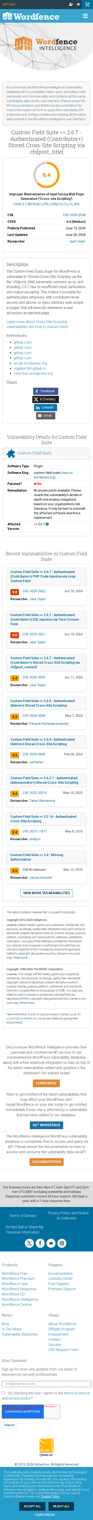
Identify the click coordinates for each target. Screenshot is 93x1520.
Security (54, 1345)
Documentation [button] (47, 1162)
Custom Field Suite (34, 453)
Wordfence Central (16, 1304)
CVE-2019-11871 (35, 831)
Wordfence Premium (18, 1278)
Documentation (60, 1273)
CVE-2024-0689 (34, 754)
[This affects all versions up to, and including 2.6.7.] (47, 524)
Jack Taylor (77, 241)
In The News (11, 1329)
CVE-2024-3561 (34, 634)
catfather (36, 762)
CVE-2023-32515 (35, 793)
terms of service (77, 1393)
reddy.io (35, 839)
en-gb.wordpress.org (30, 363)
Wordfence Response (19, 1289)
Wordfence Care (15, 1284)
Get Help (9, 4)
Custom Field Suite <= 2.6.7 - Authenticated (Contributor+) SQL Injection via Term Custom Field (44, 619)
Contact (54, 1339)
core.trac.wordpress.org (33, 373)
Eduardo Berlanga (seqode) (49, 723)
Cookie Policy (50, 1496)
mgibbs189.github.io (30, 368)
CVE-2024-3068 (34, 715)
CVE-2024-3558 (74, 215)
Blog (5, 1324)
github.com (23, 342)
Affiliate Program (61, 1329)
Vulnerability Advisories (20, 1334)
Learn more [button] (46, 1083)
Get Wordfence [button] (46, 1125)
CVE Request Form (63, 1350)
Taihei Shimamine (42, 801)
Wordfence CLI (14, 1294)
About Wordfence (62, 1324)
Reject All (61, 1506)
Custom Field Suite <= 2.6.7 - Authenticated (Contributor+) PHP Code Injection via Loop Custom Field (42, 576)
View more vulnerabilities (46, 893)
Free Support (58, 1284)
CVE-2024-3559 (34, 677)
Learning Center (60, 1278)
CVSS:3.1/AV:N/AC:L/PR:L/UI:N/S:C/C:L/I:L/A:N (46, 204)
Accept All (32, 1506)
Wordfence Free (15, 1273)
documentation (23, 105)
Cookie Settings (45, 1514)
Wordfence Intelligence (20, 1299)
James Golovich (41, 877)
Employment (58, 1334)
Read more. (21, 957)
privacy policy (19, 1398)
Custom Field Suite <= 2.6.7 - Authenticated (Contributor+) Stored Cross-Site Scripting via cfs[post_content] (45, 662)
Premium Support (62, 1289)
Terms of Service (22, 1216)
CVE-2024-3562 (34, 591)
